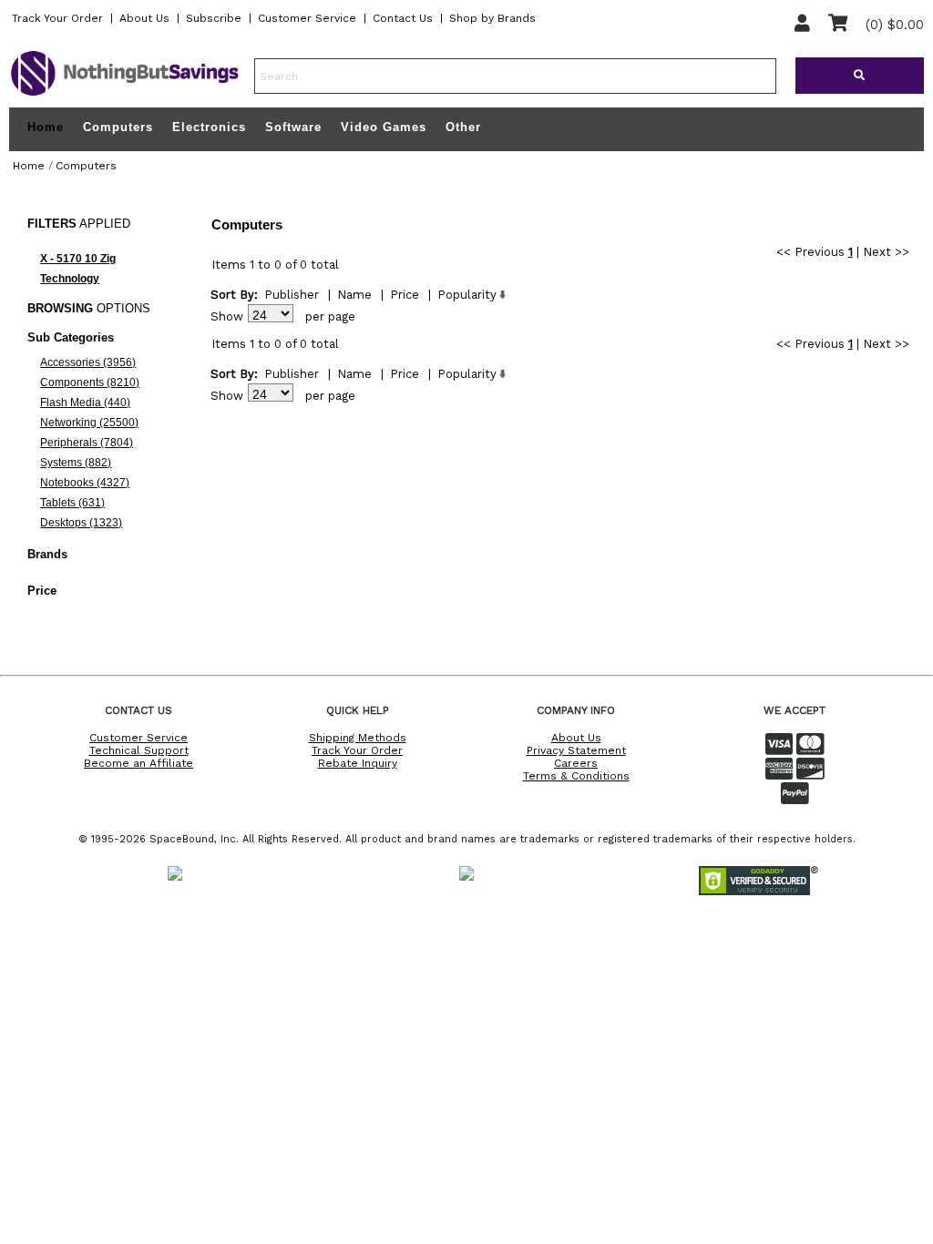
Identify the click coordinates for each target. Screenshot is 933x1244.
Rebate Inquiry (357, 763)
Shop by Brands (492, 18)
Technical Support (139, 750)
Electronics (209, 127)
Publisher (291, 294)
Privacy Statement (576, 750)
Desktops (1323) (81, 522)
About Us (144, 18)
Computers (118, 127)
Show (226, 316)
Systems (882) (75, 462)
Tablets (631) (72, 502)
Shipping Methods (357, 737)
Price (404, 294)
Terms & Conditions (576, 776)
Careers (576, 763)
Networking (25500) (89, 422)
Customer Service (307, 18)
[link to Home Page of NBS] (125, 95)
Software (293, 127)
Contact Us (403, 18)
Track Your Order (57, 18)
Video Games (383, 127)
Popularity (467, 294)
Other (463, 127)
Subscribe (213, 18)
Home (45, 127)
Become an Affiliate (138, 763)
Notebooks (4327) (84, 482)
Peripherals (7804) (86, 442)
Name (354, 294)
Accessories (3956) (88, 362)
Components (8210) (89, 382)
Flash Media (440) (85, 402)
